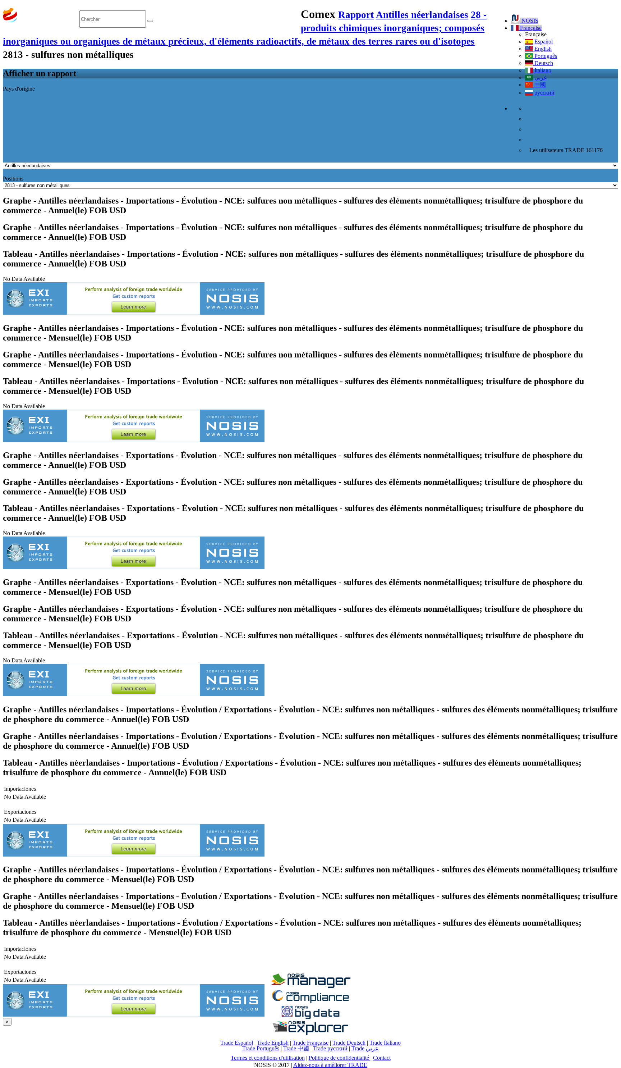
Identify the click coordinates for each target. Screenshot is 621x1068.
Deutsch (543, 63)
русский (544, 93)
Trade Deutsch (348, 1043)
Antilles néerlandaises (422, 14)
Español (543, 41)
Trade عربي (365, 1048)
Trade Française (310, 1043)
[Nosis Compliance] (310, 1002)
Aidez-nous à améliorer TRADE (330, 1065)
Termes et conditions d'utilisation (268, 1058)
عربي (540, 77)
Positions (13, 178)
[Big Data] (310, 1018)
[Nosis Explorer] (310, 1033)
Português (545, 56)
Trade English (273, 1043)
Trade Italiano (385, 1043)
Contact (382, 1058)
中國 (539, 85)
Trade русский (330, 1048)
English (542, 49)
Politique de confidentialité (340, 1058)
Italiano (542, 70)
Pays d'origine (19, 89)
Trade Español (236, 1043)
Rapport (356, 14)
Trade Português (260, 1048)
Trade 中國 (296, 1048)
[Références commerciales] (310, 986)
